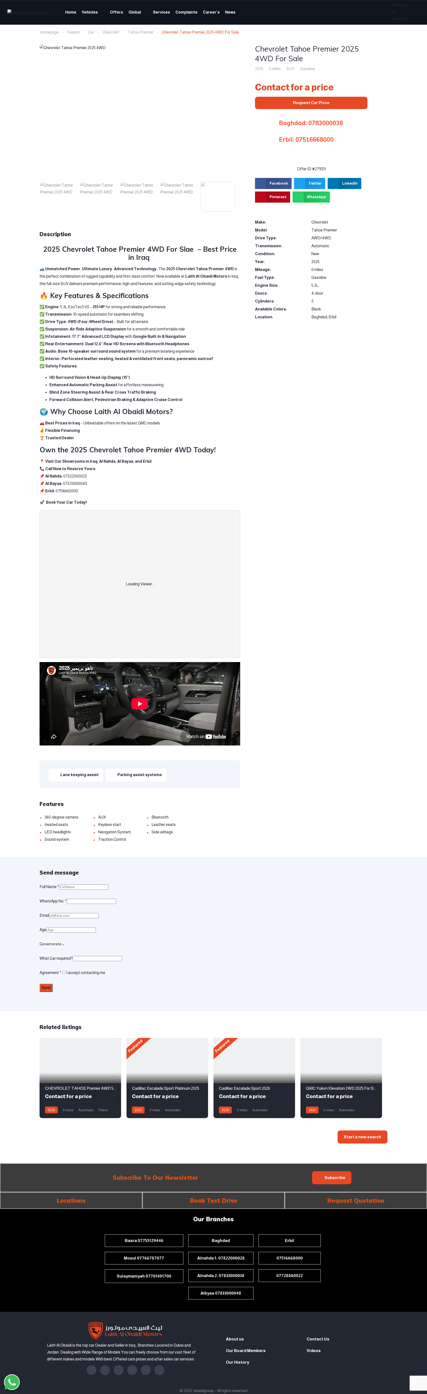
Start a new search (362, 1137)
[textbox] (51, 944)
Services (161, 12)
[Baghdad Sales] (12, 1319)
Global (134, 12)
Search (73, 32)
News (230, 12)
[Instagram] (105, 1370)
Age (43, 930)
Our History (237, 1362)
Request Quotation (355, 1200)
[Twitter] (132, 1370)
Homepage (49, 32)
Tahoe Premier (140, 32)
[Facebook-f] (91, 1370)
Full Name (49, 887)
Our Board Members (246, 1350)
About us (235, 1339)
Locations (71, 1200)
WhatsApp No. (53, 901)
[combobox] (52, 944)
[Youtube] (146, 1370)
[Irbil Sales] (12, 1331)
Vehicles (90, 12)
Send (46, 988)
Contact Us (318, 1339)
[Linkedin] (119, 1370)
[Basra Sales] (12, 1354)
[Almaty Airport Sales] (12, 1366)
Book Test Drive (213, 1200)
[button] (331, 1177)
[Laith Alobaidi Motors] (27, 12)
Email (44, 915)
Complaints (186, 12)
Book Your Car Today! (66, 502)
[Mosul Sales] (12, 1343)
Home (70, 12)
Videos (314, 1350)
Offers (116, 12)
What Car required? (56, 958)
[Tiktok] (159, 1370)
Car (91, 32)
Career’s (211, 12)
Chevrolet (111, 32)
